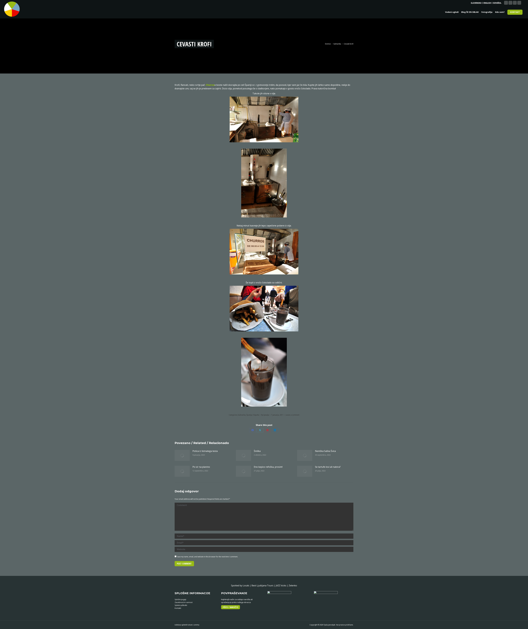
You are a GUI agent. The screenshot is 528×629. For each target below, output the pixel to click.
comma (196, 625)
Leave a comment (292, 415)
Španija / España (252, 415)
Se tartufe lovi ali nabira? (328, 466)
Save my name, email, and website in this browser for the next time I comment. (207, 557)
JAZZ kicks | (282, 585)
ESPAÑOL (497, 3)
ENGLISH (487, 3)
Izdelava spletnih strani (184, 625)
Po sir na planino (201, 466)
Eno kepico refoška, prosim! (268, 466)
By (265, 415)
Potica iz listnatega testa (205, 451)
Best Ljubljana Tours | (263, 585)
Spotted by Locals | (241, 585)
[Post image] (182, 455)
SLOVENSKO (476, 3)
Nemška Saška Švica (325, 451)
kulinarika (242, 415)
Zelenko (293, 585)
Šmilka (257, 451)
